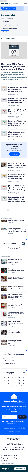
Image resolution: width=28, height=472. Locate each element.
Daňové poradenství (10, 363)
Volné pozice (19, 468)
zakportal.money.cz (14, 445)
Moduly (16, 455)
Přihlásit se (22, 417)
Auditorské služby (10, 360)
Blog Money (4, 458)
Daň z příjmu (6, 21)
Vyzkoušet (14, 154)
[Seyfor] (5, 468)
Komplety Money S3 (7, 455)
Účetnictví (5, 31)
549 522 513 (14, 440)
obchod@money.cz (18, 449)
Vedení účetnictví (10, 358)
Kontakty (4, 460)
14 (17, 210)
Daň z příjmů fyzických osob (9, 25)
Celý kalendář (14, 248)
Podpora (16, 458)
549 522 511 (7, 449)
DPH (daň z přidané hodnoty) (10, 28)
